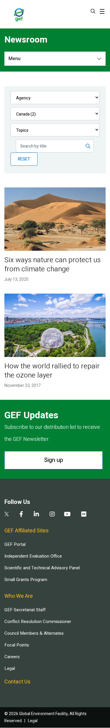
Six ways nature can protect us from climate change (52, 264)
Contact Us (17, 682)
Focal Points (16, 645)
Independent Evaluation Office (33, 556)
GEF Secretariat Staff (24, 610)
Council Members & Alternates (34, 633)
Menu (15, 58)
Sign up (53, 460)
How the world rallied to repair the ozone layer (52, 370)
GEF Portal (15, 544)
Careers (12, 656)
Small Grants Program (25, 579)
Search (93, 11)
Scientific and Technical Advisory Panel (42, 568)
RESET (24, 159)
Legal (9, 668)
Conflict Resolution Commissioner (37, 621)
